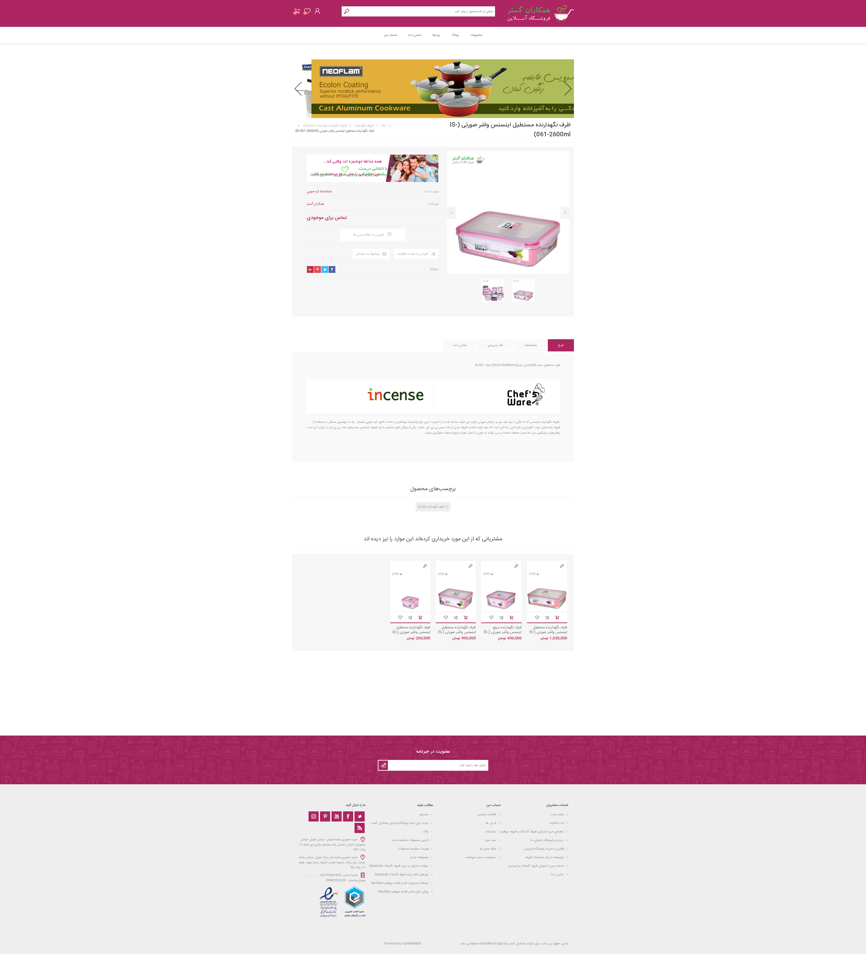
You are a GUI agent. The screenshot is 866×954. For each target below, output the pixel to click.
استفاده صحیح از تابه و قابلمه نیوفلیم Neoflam (399, 883)
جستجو (424, 814)
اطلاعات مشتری (487, 814)
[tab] (561, 345)
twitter (324, 269)
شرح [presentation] (561, 345)
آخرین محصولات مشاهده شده (410, 840)
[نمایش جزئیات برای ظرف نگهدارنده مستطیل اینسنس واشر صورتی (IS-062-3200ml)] (456, 591)
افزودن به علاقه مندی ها (537, 617)
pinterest (317, 269)
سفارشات (490, 831)
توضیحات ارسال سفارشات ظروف (544, 857)
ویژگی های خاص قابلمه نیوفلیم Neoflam (403, 891)
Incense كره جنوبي (319, 191)
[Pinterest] (325, 816)
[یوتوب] (337, 816)
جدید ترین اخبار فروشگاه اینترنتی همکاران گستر (399, 823)
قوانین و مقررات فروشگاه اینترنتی (544, 848)
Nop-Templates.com (331, 945)
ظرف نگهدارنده (435, 506)
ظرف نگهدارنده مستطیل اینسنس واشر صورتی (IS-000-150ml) (411, 632)
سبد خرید (297, 11)
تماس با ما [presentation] (460, 345)
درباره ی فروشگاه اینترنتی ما (547, 840)
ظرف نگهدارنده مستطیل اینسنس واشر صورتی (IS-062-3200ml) (457, 632)
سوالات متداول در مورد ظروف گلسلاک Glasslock (398, 865)
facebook (332, 269)
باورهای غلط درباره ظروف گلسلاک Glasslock (401, 874)
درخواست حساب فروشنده (480, 857)
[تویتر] (360, 816)
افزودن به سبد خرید (557, 617)
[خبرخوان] (360, 828)
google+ (310, 269)
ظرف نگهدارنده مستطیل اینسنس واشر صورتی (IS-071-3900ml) (548, 632)
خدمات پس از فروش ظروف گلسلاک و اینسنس (536, 865)
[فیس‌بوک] (348, 816)
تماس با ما (557, 874)
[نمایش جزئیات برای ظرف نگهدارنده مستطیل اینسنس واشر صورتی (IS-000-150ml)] (410, 591)
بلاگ (425, 831)
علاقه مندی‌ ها (488, 848)
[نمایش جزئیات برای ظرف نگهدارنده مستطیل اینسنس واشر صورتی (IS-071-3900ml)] (547, 591)
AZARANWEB (411, 943)
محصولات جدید (419, 857)
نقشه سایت (557, 814)
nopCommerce (326, 939)
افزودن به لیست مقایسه (547, 617)
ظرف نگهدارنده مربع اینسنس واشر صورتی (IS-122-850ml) (503, 632)
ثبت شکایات (556, 823)
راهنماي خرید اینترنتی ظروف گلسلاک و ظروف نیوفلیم (532, 831)
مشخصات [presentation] (530, 345)
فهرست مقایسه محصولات (413, 848)
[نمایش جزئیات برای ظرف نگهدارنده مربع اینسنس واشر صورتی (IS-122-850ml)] (501, 591)
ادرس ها (491, 823)
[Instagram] (314, 816)
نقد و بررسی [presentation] (495, 345)
